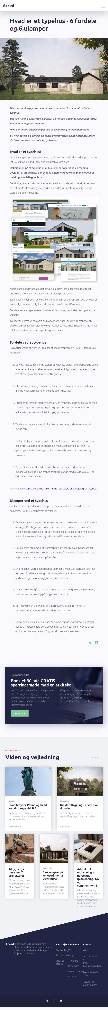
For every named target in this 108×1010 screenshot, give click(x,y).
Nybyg (71, 956)
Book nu (19, 713)
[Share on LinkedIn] (96, 643)
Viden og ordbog (60, 962)
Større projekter (75, 972)
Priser (71, 950)
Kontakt (72, 977)
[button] (103, 5)
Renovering (73, 966)
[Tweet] (90, 643)
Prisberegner (62, 956)
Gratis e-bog (62, 950)
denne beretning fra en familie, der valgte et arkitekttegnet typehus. (61, 489)
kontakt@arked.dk (92, 966)
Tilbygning (73, 961)
